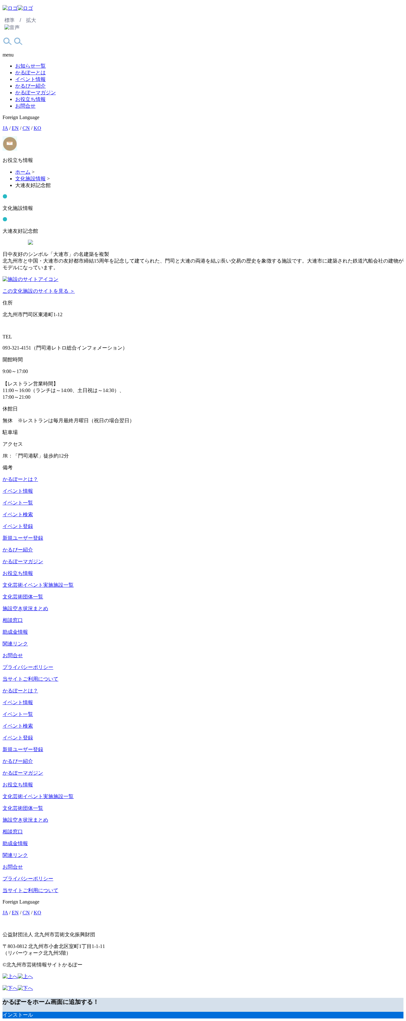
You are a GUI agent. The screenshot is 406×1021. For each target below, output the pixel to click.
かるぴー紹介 (30, 86)
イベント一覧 (18, 502)
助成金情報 (15, 632)
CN (26, 128)
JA (5, 128)
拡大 (31, 20)
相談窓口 (13, 620)
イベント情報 (30, 79)
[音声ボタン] (12, 27)
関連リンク (15, 643)
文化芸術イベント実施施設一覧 (38, 585)
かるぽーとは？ (20, 479)
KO (37, 128)
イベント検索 (18, 514)
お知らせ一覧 (30, 66)
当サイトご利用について (30, 679)
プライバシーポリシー (28, 667)
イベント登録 (18, 526)
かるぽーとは (30, 72)
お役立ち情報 (30, 99)
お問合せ (25, 106)
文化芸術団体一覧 (23, 596)
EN (15, 128)
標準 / (12, 20)
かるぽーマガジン (35, 92)
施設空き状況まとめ (25, 608)
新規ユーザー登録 (23, 538)
